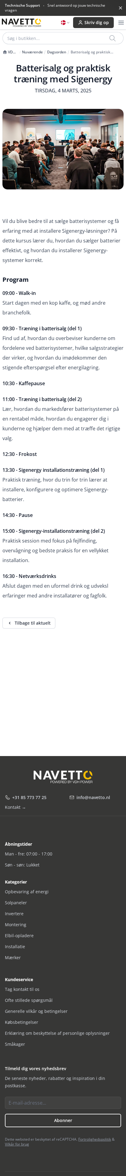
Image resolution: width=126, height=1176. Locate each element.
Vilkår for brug (17, 1144)
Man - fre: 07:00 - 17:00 (28, 854)
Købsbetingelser (21, 1022)
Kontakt (15, 807)
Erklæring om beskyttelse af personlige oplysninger (57, 1033)
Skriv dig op (96, 22)
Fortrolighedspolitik (94, 1139)
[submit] (113, 38)
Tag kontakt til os (22, 989)
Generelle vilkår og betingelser (36, 1011)
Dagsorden (56, 52)
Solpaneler (16, 902)
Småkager (15, 1044)
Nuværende (32, 52)
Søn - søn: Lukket (22, 865)
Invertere (14, 913)
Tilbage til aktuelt (32, 623)
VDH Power (9, 52)
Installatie (15, 946)
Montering (15, 924)
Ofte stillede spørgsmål (29, 1000)
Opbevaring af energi (27, 892)
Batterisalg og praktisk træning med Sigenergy (91, 52)
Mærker (13, 957)
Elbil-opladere (19, 935)
